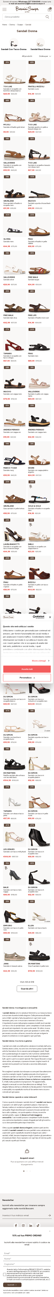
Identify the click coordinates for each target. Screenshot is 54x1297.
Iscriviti (10, 1285)
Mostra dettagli (39, 661)
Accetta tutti (27, 669)
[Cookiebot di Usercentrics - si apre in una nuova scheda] (33, 617)
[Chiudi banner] (50, 617)
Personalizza (25, 678)
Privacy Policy (36, 1269)
